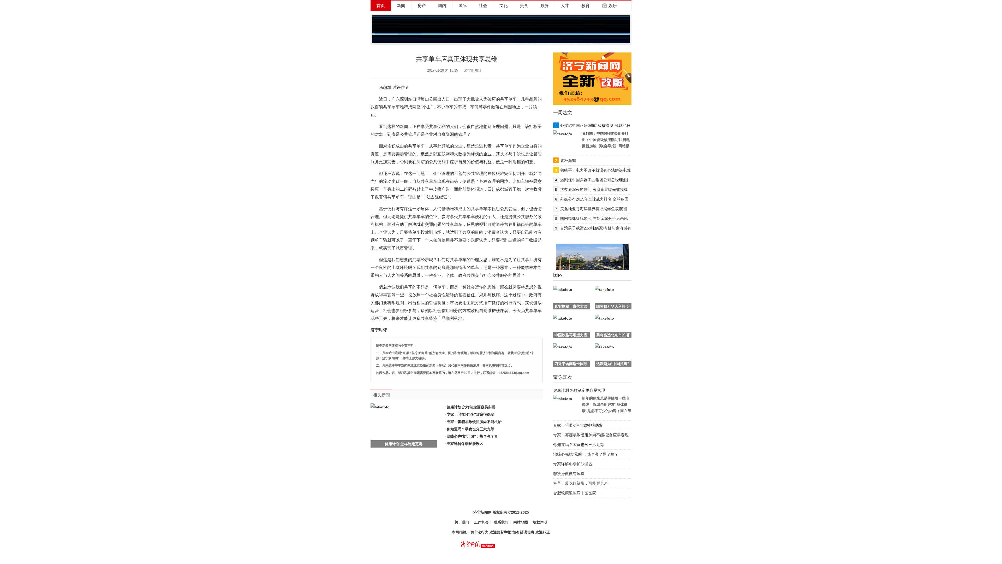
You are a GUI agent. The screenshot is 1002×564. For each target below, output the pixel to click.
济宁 (375, 330)
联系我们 (501, 522)
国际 (462, 5)
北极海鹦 (568, 160)
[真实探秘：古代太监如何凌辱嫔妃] (562, 289)
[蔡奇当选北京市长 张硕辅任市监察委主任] (604, 318)
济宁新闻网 (472, 70)
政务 (544, 5)
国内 (442, 5)
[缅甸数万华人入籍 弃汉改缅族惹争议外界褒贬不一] (604, 289)
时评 (396, 87)
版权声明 (540, 522)
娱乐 (613, 5)
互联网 (443, 154)
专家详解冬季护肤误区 (465, 444)
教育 (585, 5)
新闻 (401, 5)
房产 (422, 5)
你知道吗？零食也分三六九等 (470, 429)
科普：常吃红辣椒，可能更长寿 (580, 483)
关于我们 (462, 522)
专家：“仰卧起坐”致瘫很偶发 (470, 414)
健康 (537, 303)
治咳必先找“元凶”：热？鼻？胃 (472, 436)
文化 (503, 5)
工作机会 (481, 522)
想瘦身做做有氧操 (568, 473)
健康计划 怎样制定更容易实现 (471, 407)
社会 (483, 5)
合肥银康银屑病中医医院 (574, 493)
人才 (565, 5)
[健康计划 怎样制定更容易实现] (562, 399)
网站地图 (520, 522)
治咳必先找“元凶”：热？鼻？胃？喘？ (585, 454)
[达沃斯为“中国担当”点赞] (604, 347)
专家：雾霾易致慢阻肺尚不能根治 (474, 422)
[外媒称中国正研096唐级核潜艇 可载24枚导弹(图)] (562, 134)
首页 (381, 5)
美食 (524, 5)
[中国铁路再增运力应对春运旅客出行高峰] (562, 318)
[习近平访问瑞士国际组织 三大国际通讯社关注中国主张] (562, 347)
